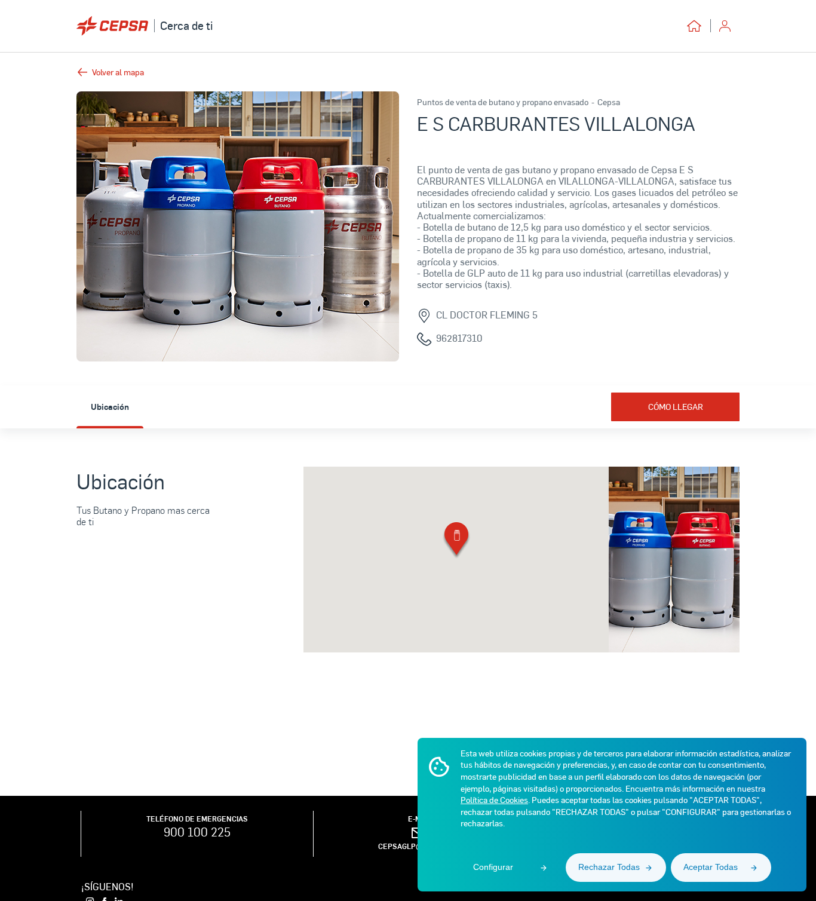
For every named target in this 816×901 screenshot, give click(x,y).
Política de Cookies (494, 799)
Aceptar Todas (710, 867)
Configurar (493, 867)
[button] (456, 541)
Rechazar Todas (609, 867)
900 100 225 (197, 831)
